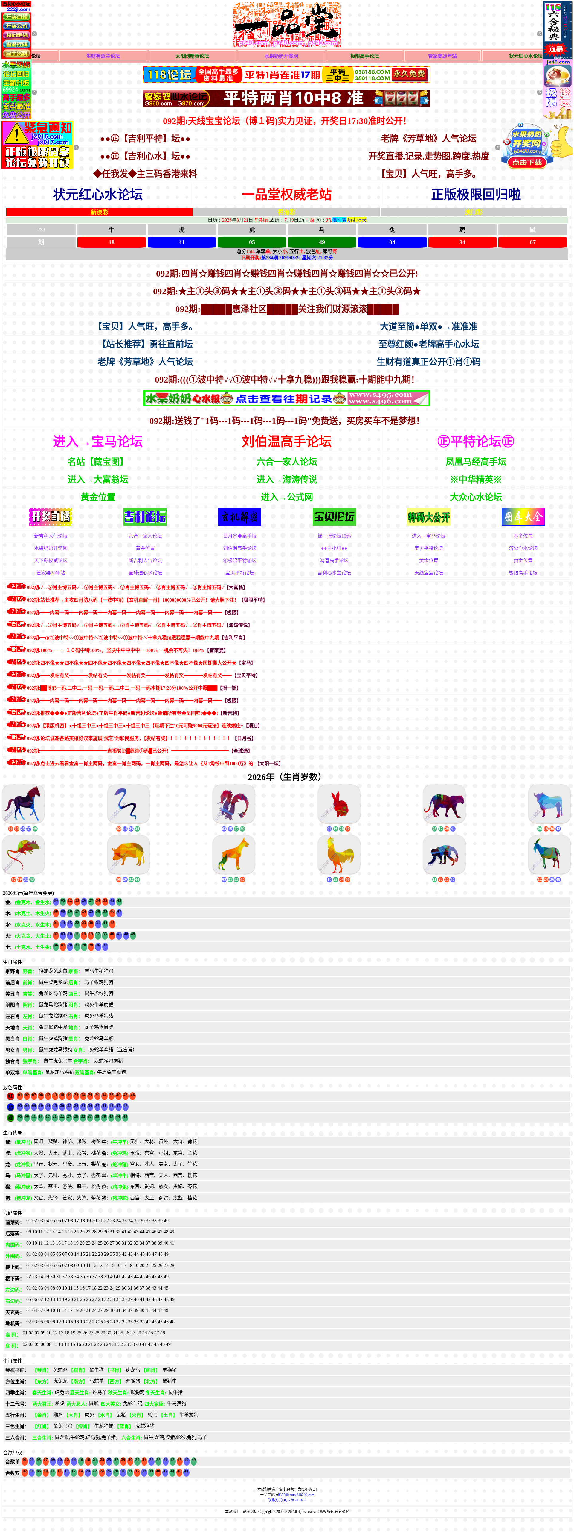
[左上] (16, 117)
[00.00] (287, 99)
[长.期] (287, 75)
